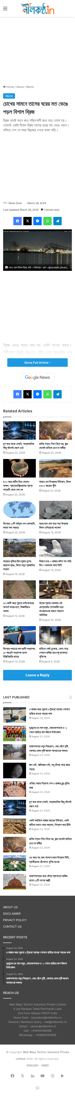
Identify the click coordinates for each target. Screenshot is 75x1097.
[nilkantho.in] (37, 8)
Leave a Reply (38, 675)
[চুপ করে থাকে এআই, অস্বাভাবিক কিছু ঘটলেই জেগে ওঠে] (19, 430)
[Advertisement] (37, 50)
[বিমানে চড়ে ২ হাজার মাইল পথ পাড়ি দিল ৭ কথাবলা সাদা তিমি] (55, 548)
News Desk (15, 203)
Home (10, 86)
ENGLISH (32, 1065)
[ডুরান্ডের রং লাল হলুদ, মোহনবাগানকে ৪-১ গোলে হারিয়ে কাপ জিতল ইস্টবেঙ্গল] (14, 733)
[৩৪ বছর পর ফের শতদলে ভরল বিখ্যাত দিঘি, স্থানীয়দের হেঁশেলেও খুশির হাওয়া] (14, 863)
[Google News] (37, 377)
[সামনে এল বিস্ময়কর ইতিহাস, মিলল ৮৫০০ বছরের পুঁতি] (55, 468)
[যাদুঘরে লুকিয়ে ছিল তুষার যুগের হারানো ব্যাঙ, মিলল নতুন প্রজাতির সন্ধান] (19, 548)
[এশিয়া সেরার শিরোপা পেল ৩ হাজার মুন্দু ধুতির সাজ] (14, 789)
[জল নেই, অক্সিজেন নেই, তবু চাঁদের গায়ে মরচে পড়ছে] (14, 770)
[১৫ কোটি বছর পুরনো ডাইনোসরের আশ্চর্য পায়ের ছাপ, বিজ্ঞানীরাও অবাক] (19, 589)
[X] (27, 221)
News (20, 86)
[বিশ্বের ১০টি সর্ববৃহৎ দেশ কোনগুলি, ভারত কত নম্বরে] (19, 510)
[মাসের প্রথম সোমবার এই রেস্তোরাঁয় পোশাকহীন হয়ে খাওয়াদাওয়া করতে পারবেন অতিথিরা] (55, 589)
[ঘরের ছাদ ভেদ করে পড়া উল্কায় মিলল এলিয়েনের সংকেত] (55, 510)
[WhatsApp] (47, 221)
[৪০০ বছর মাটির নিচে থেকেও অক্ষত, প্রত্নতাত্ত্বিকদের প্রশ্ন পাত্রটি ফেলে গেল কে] (19, 468)
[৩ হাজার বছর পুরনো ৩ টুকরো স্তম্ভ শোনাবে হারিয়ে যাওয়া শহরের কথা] (14, 715)
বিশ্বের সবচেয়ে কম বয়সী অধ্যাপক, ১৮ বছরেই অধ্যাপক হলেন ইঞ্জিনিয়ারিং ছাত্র (19, 652)
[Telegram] (57, 221)
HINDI (45, 1065)
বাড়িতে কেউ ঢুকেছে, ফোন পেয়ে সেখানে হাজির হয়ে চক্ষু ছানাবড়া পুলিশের (53, 652)
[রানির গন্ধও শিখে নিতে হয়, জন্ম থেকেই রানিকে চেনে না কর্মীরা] (55, 430)
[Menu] (5, 10)
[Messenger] (37, 221)
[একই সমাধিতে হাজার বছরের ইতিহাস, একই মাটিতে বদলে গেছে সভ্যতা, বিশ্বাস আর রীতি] (14, 826)
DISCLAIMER (12, 913)
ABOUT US (10, 907)
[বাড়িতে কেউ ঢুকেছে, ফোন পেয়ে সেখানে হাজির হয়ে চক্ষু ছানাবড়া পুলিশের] (55, 635)
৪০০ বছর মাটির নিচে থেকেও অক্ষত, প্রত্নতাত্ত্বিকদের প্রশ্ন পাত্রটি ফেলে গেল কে (17, 485)
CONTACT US (12, 926)
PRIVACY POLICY (14, 920)
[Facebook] (17, 221)
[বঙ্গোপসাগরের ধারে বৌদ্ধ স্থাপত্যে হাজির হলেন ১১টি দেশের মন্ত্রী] (14, 881)
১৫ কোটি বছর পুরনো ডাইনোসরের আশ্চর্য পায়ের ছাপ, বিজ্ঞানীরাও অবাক (18, 607)
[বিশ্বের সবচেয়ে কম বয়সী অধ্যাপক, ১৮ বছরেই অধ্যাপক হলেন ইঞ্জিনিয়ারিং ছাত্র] (19, 635)
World (30, 86)
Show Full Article (36, 362)
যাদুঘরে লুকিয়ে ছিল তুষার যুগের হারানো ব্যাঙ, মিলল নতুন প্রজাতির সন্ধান (19, 565)
